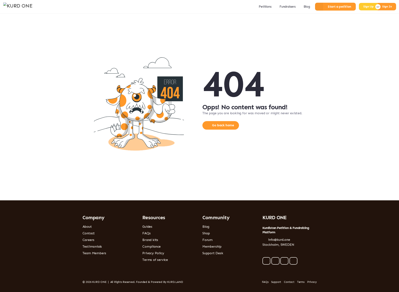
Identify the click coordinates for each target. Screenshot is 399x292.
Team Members (94, 253)
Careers (89, 240)
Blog (307, 7)
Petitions (265, 7)
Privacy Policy (153, 253)
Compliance (151, 246)
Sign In (387, 6)
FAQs (146, 233)
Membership (212, 246)
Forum (207, 240)
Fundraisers (288, 7)
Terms (300, 281)
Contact (89, 233)
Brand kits (150, 240)
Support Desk (212, 253)
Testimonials (92, 246)
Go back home (223, 125)
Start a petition (339, 7)
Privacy (312, 281)
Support (276, 281)
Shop (206, 233)
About (87, 227)
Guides (147, 227)
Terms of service (155, 260)
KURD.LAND (175, 281)
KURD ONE (99, 281)
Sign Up (368, 6)
